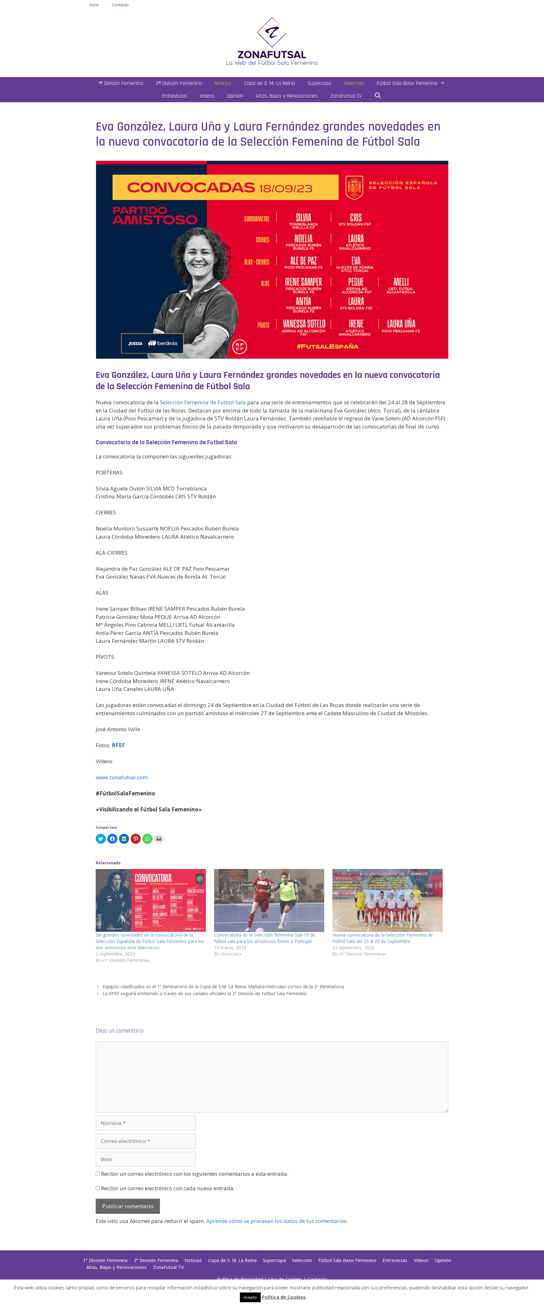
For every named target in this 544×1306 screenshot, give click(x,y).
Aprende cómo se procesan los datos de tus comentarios (276, 1221)
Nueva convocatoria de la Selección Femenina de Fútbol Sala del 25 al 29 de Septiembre (382, 938)
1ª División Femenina (121, 83)
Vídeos (207, 95)
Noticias (222, 83)
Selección (354, 83)
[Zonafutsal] (272, 40)
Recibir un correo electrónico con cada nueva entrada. (168, 1188)
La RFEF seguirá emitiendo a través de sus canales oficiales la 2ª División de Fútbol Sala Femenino (205, 993)
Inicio (94, 5)
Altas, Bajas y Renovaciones (287, 95)
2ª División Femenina (179, 83)
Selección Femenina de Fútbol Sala (203, 402)
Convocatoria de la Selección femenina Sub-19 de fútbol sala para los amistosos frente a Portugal (264, 938)
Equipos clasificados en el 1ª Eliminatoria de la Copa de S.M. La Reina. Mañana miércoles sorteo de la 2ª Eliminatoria (223, 986)
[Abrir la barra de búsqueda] (378, 96)
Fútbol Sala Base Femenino (407, 83)
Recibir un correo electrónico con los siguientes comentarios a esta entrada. (194, 1173)
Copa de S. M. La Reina (269, 83)
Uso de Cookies (285, 1279)
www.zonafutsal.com (122, 777)
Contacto (120, 5)
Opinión (235, 95)
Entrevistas (174, 95)
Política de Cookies (284, 1297)
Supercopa (319, 83)
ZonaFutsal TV (346, 95)
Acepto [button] (250, 1297)
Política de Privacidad (240, 1279)
